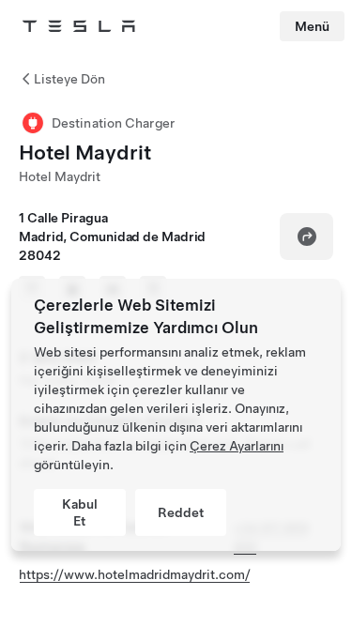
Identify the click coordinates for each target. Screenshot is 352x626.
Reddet (181, 512)
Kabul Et (80, 512)
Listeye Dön (69, 78)
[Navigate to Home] (79, 26)
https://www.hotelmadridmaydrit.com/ (135, 574)
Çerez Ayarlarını (236, 445)
